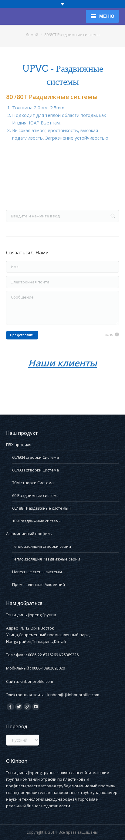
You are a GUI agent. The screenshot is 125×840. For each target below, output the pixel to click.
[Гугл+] (27, 706)
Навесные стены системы (37, 571)
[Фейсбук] (10, 706)
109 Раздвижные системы (37, 521)
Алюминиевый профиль (29, 533)
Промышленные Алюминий (38, 584)
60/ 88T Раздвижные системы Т (41, 508)
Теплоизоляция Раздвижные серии (46, 559)
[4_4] (74, 384)
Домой (31, 34)
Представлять (22, 334)
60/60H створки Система (35, 457)
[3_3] (26, 384)
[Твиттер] (18, 706)
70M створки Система (33, 482)
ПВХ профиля (18, 444)
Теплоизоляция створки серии (41, 546)
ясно (109, 334)
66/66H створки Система (35, 470)
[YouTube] (35, 706)
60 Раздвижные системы (35, 495)
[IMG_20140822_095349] (30, 176)
